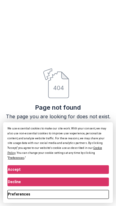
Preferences (19, 194)
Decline (14, 182)
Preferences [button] (16, 157)
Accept (14, 169)
